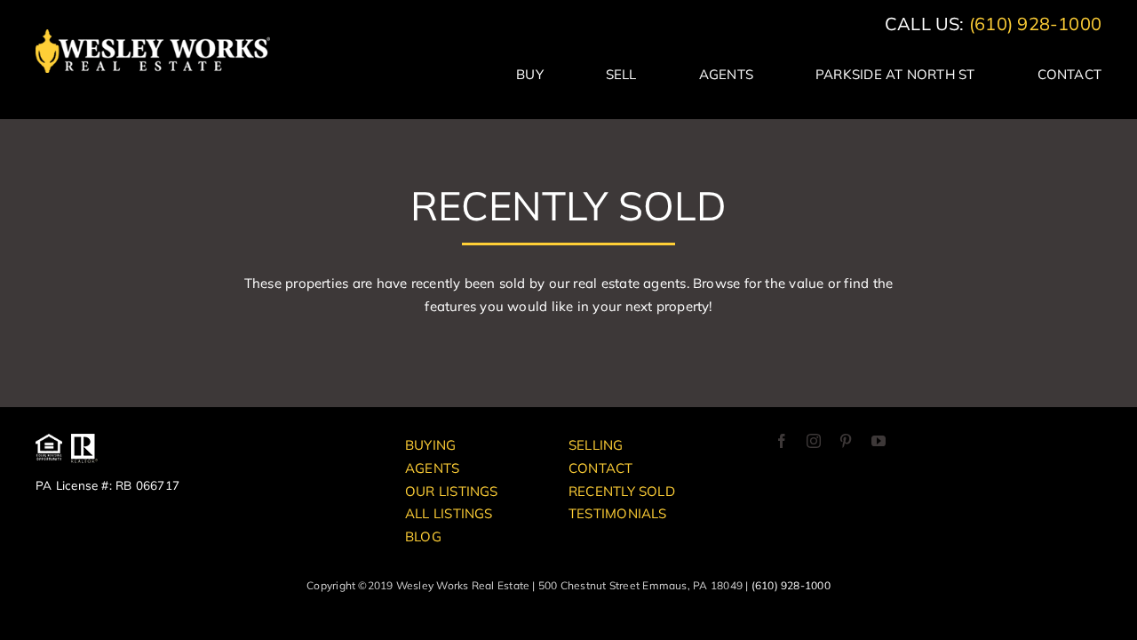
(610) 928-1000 (1035, 23)
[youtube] (878, 441)
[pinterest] (846, 441)
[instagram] (814, 441)
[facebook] (782, 441)
